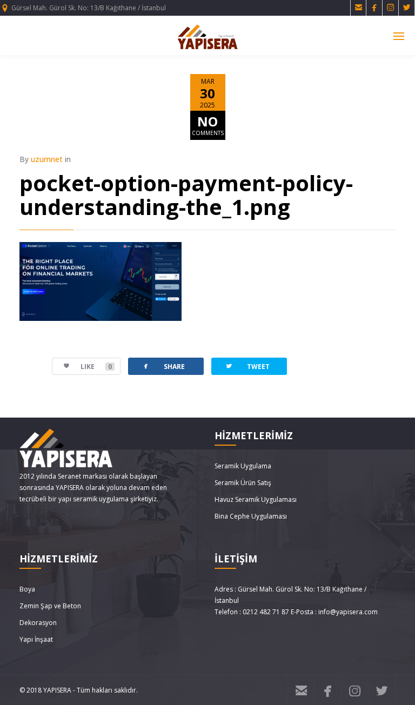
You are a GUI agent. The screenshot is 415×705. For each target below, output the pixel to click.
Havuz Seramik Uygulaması (256, 499)
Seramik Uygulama (243, 466)
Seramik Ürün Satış (243, 482)
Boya (27, 589)
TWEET (247, 366)
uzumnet (47, 159)
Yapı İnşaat (36, 639)
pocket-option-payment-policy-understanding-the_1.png (186, 194)
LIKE (96, 366)
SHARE (163, 366)
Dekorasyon (38, 622)
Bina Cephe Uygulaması (251, 516)
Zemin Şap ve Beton (50, 605)
